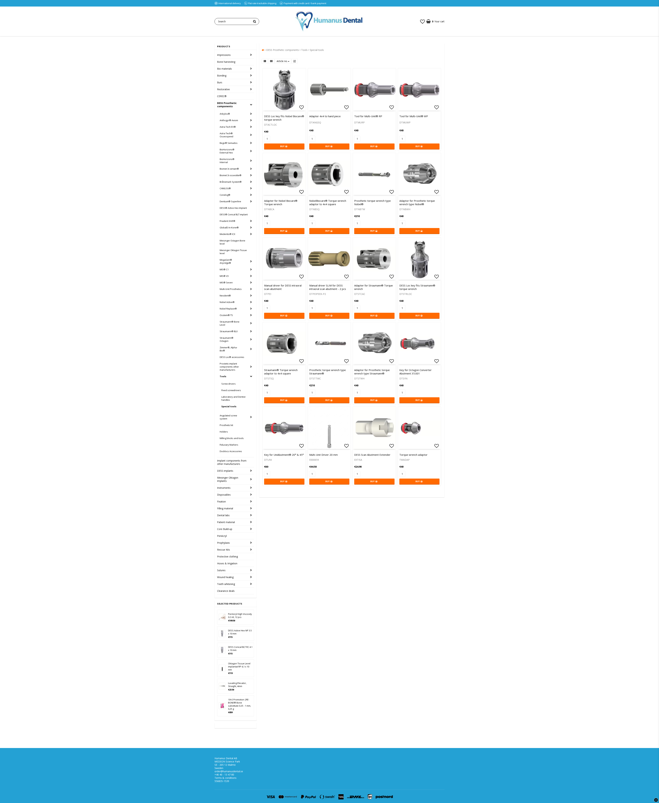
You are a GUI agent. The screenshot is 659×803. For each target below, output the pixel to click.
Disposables (224, 494)
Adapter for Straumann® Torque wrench (373, 287)
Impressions (224, 55)
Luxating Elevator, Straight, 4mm (237, 685)
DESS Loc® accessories (232, 357)
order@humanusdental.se (229, 771)
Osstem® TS (226, 315)
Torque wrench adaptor (413, 454)
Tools (223, 376)
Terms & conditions (225, 777)
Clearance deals (226, 590)
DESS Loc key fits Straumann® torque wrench (417, 287)
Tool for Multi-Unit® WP (413, 116)
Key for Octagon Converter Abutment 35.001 (415, 371)
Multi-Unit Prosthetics (231, 289)
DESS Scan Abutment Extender (372, 454)
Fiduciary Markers (229, 444)
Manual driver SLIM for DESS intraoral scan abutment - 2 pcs (327, 287)
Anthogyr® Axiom (229, 120)
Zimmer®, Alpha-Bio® (228, 349)
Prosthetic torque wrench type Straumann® (327, 371)
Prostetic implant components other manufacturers (229, 366)
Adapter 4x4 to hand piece (325, 116)
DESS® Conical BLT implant (234, 214)
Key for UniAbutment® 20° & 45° (284, 454)
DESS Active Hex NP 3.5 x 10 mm (240, 632)
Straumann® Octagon (226, 339)
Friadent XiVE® (227, 221)
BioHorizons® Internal (227, 161)
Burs (219, 82)
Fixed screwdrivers (231, 390)
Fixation (221, 501)
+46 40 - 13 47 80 (224, 774)
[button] (422, 21)
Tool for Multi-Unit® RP (368, 116)
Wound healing (225, 577)
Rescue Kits (223, 549)
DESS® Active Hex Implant (233, 207)
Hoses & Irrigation (227, 563)
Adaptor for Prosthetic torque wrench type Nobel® (417, 202)
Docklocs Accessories (231, 451)
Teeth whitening (226, 584)
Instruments (223, 487)
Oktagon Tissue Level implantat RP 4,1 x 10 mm (239, 666)
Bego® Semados (229, 143)
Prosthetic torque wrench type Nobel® (372, 202)
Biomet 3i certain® (229, 168)
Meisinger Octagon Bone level (232, 242)
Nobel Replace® (228, 308)
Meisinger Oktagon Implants (227, 479)
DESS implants (225, 470)
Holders (224, 431)
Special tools (228, 406)
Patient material (226, 522)
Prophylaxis (223, 542)
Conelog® (225, 194)
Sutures (221, 570)
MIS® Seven (226, 282)
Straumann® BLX (229, 331)
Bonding (221, 75)
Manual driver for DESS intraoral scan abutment (283, 287)
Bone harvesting (226, 61)
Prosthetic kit (226, 425)
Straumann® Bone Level (229, 323)
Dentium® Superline (230, 201)
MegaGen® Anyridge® (226, 261)
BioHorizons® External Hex (227, 151)
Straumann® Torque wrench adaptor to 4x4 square (281, 371)
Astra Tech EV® (228, 126)
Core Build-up (224, 529)
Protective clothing (227, 556)
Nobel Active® (227, 302)
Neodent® (225, 295)
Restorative (223, 89)
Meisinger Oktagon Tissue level (233, 252)
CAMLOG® (225, 188)
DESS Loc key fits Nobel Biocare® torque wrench (284, 117)
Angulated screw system (228, 417)
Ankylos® (225, 113)
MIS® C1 (224, 269)
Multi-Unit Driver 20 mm (323, 454)
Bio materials (224, 68)
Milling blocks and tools (232, 438)
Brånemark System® (231, 181)
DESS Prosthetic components (227, 104)
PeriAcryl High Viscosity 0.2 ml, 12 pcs (240, 615)
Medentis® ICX (227, 234)
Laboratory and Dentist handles (233, 398)
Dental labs (223, 515)
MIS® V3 (224, 276)
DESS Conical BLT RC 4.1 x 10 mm (240, 648)
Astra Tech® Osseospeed (226, 135)
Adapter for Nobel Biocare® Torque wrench (280, 202)
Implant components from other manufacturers (231, 462)
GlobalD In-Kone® (229, 227)
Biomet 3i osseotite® (230, 175)
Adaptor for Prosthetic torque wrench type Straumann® (372, 371)
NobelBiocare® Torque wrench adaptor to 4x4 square (327, 202)
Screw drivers (228, 383)
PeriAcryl (222, 536)
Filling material (225, 508)
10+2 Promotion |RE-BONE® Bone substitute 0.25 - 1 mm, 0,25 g (239, 704)
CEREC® (222, 96)
